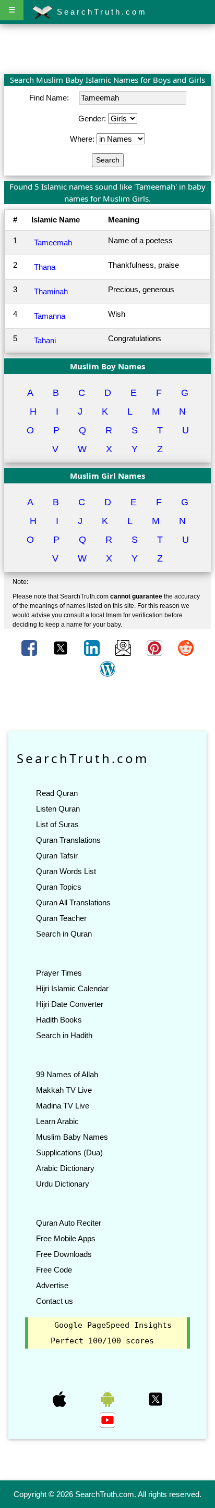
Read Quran (57, 793)
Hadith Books (59, 1019)
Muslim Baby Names (72, 1136)
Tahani (45, 340)
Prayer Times (59, 972)
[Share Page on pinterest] (155, 647)
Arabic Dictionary (65, 1168)
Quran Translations (68, 840)
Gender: (93, 118)
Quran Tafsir (57, 855)
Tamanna (49, 315)
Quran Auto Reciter (68, 1222)
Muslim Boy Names (107, 366)
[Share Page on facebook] (30, 647)
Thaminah (51, 291)
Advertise (52, 1285)
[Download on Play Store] (108, 1398)
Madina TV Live (62, 1105)
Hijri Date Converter (69, 1004)
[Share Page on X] (61, 647)
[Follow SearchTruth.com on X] (155, 1398)
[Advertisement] (107, 48)
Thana (44, 267)
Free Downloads (64, 1254)
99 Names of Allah (67, 1074)
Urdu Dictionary (62, 1183)
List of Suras (57, 824)
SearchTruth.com (100, 11)
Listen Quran (58, 808)
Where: (83, 138)
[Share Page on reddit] (186, 647)
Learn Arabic (57, 1121)
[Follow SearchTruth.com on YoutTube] (107, 1419)
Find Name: (50, 97)
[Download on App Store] (60, 1398)
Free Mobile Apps (65, 1238)
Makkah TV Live (64, 1090)
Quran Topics (58, 886)
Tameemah (53, 242)
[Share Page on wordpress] (107, 668)
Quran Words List (66, 871)
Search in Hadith (64, 1035)
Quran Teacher (61, 918)
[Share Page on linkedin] (93, 647)
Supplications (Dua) (69, 1152)
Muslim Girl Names (107, 475)
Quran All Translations (73, 902)
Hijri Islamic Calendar (72, 988)
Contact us (54, 1301)
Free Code (54, 1269)
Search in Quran (64, 933)
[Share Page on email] (124, 647)
